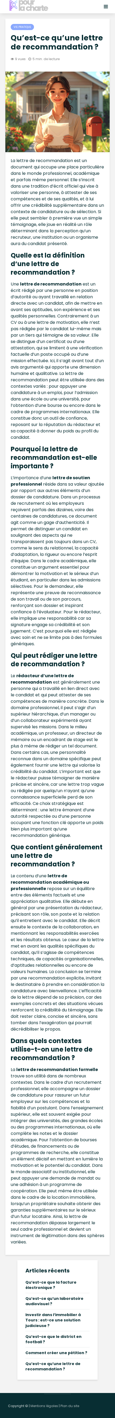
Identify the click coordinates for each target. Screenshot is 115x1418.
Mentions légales (44, 1406)
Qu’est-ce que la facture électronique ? (50, 1285)
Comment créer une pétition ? (56, 1352)
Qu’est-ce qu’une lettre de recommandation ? (52, 1366)
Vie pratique (22, 27)
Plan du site (69, 1406)
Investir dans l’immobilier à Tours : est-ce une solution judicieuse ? (53, 1320)
